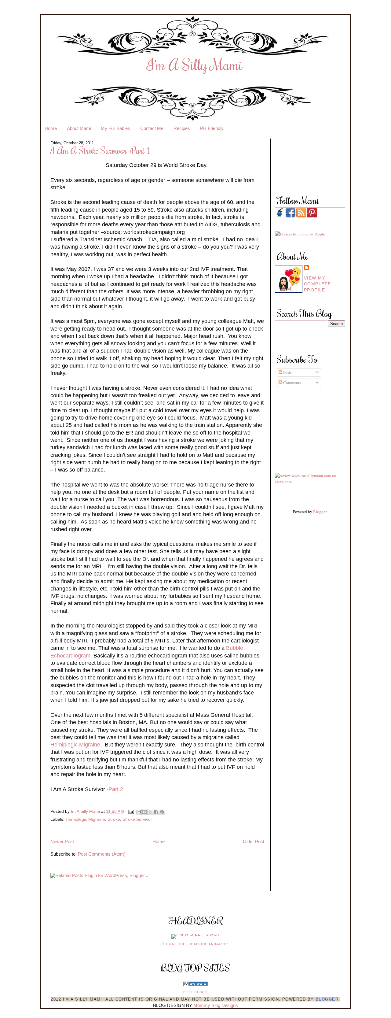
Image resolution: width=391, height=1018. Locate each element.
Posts (287, 372)
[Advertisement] (302, 424)
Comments (291, 382)
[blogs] (195, 984)
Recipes (182, 128)
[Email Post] (130, 811)
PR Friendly (212, 128)
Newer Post (62, 841)
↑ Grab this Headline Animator (195, 944)
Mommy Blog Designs (215, 1005)
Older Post (253, 841)
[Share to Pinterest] (162, 812)
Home (51, 128)
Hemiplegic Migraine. (76, 745)
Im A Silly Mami (86, 811)
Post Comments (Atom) (102, 854)
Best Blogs (195, 992)
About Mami (79, 128)
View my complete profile (317, 284)
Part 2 (115, 789)
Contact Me (151, 128)
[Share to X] (150, 812)
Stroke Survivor (137, 819)
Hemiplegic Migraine (85, 819)
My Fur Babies (115, 128)
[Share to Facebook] (156, 812)
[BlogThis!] (144, 812)
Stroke (114, 819)
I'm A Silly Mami (195, 64)
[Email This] (139, 812)
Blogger (319, 511)
